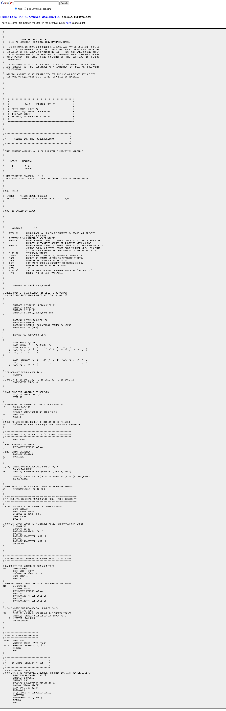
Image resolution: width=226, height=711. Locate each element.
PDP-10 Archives (29, 17)
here (68, 23)
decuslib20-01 (51, 17)
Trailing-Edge (8, 17)
